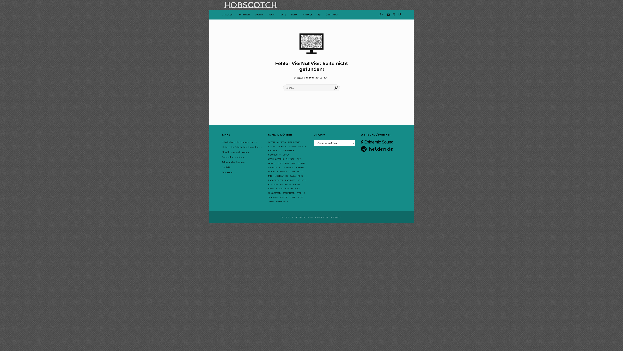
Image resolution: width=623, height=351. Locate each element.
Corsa (286, 155)
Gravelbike (274, 167)
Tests (283, 14)
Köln (292, 171)
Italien (283, 171)
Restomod (285, 184)
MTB (270, 176)
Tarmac (301, 193)
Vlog (300, 197)
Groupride (287, 167)
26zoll (271, 142)
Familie (272, 163)
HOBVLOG (300, 167)
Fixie (293, 163)
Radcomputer (275, 180)
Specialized (289, 193)
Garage (308, 14)
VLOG (272, 14)
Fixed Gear (283, 163)
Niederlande (281, 176)
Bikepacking (274, 150)
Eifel (299, 159)
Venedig (284, 197)
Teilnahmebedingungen (233, 162)
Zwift (271, 201)
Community (274, 155)
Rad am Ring (296, 176)
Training (273, 197)
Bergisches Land (287, 146)
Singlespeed (274, 193)
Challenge (288, 150)
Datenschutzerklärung (233, 157)
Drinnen (244, 14)
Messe (300, 171)
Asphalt (272, 146)
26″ (319, 14)
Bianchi (302, 146)
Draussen (228, 14)
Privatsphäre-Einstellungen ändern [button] (239, 142)
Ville (292, 197)
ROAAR (279, 188)
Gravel (301, 163)
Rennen (301, 180)
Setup (294, 14)
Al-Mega (281, 142)
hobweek (273, 171)
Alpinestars (294, 142)
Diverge (290, 159)
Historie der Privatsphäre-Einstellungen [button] (242, 147)
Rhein (271, 188)
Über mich (332, 14)
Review (296, 184)
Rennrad (273, 184)
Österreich (282, 201)
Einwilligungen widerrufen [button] (235, 152)
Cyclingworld (276, 159)
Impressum (227, 172)
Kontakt (226, 167)
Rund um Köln (292, 188)
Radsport (290, 180)
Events (259, 14)
